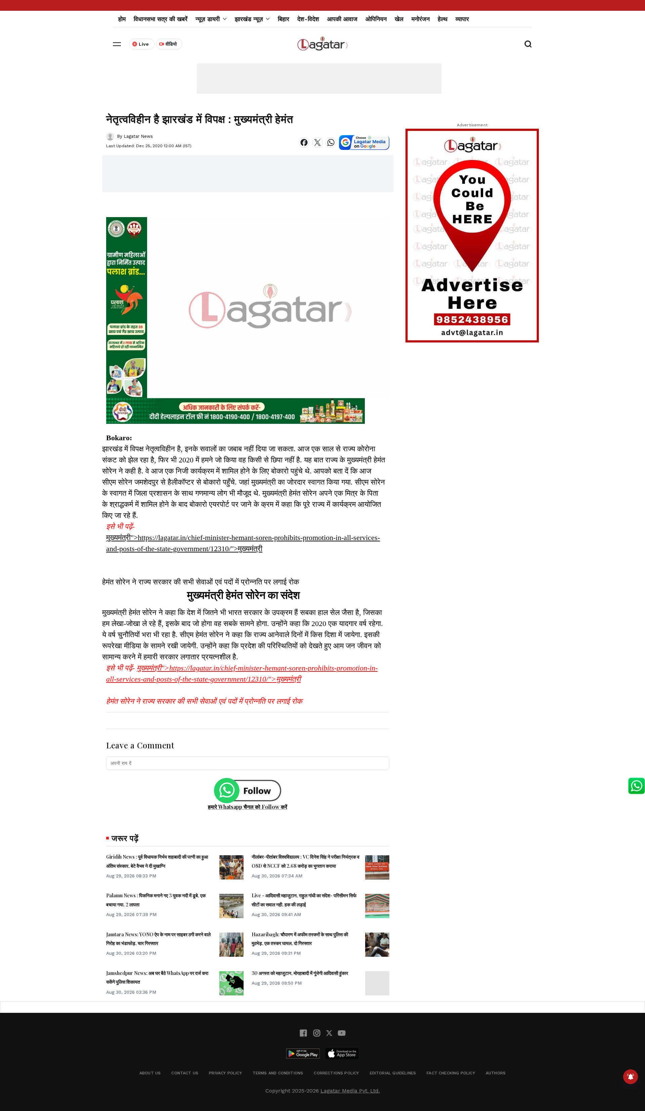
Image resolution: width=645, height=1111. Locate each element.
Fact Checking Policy (451, 1073)
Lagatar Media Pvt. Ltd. (350, 1090)
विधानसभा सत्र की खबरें (160, 19)
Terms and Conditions (278, 1073)
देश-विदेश (308, 19)
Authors (496, 1073)
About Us (150, 1073)
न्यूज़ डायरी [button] (208, 19)
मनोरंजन (421, 19)
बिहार (283, 19)
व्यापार (462, 19)
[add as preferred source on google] (364, 142)
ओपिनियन (376, 19)
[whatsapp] (331, 142)
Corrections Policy (336, 1073)
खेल (399, 19)
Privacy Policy (225, 1073)
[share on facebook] (304, 142)
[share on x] (317, 142)
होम (122, 19)
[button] (117, 44)
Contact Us (184, 1073)
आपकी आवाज (342, 19)
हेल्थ (442, 19)
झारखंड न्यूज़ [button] (249, 19)
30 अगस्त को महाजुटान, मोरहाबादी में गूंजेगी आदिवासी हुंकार (300, 973)
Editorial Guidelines (393, 1073)
